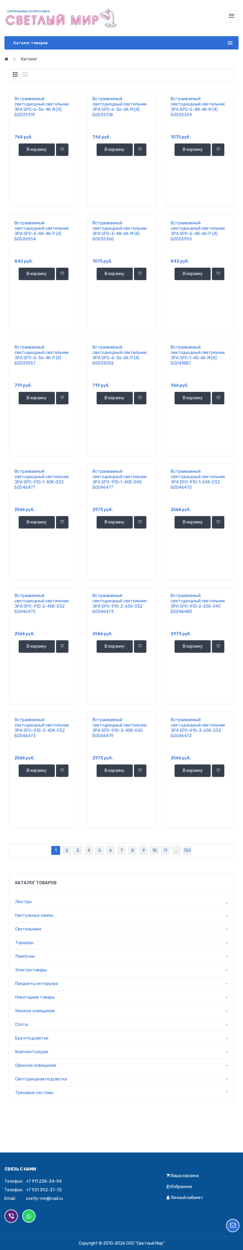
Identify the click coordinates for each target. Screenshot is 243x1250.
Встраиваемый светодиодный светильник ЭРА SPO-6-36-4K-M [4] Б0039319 (42, 106)
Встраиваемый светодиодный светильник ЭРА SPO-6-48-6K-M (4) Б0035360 (119, 231)
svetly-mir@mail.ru (44, 1198)
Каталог (29, 59)
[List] (25, 74)
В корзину (37, 149)
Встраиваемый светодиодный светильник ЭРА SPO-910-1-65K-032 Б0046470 (198, 479)
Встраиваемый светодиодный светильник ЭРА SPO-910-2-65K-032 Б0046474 (119, 603)
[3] (15, 74)
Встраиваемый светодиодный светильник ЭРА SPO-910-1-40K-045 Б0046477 (119, 479)
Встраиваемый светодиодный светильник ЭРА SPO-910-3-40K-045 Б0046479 (119, 727)
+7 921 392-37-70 (44, 1189)
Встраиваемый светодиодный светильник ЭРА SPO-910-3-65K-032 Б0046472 (198, 727)
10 (154, 850)
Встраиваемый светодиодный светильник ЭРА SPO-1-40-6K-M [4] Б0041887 (198, 355)
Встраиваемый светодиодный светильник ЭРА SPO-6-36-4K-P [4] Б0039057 (42, 355)
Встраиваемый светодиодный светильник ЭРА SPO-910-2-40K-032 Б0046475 (42, 603)
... (176, 850)
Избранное (181, 1186)
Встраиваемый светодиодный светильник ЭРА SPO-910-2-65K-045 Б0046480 (198, 603)
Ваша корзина (184, 1175)
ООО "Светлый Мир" (145, 1243)
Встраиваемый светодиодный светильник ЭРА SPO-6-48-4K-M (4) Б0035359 (198, 106)
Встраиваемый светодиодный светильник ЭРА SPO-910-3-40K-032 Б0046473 (42, 727)
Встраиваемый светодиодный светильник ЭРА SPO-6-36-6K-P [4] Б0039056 (119, 355)
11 (165, 850)
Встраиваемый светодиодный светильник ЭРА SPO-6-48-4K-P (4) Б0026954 (42, 231)
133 (187, 850)
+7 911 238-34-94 (44, 1181)
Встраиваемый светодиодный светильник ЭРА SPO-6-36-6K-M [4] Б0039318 (119, 106)
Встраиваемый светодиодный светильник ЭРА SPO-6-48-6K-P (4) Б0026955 (198, 231)
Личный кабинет (186, 1197)
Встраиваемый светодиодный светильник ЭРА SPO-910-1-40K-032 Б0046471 (42, 479)
